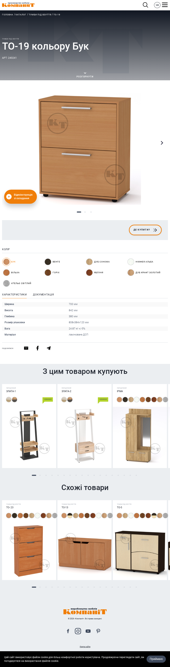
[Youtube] (88, 631)
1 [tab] (79, 212)
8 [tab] (75, 475)
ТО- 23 (9, 507)
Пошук (147, 5)
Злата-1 (11, 391)
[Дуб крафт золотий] (159, 399)
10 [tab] (88, 475)
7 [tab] (69, 475)
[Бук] (119, 399)
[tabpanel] (85, 149)
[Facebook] (68, 631)
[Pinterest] (98, 631)
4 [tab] (51, 475)
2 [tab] (85, 212)
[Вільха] (142, 399)
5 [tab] (57, 475)
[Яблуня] (154, 399)
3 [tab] (91, 212)
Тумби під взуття (40, 14)
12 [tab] (100, 475)
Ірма (120, 391)
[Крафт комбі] (14, 399)
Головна (7, 14)
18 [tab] (136, 475)
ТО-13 (65, 507)
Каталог (21, 14)
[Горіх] (148, 399)
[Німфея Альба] (136, 399)
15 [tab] (118, 475)
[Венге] (125, 399)
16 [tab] (124, 475)
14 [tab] (112, 475)
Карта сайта (85, 647)
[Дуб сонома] (131, 399)
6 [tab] (63, 475)
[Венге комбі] (69, 515)
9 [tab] (82, 475)
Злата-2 (66, 391)
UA (157, 5)
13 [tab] (106, 475)
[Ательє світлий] (165, 399)
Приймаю (156, 659)
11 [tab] (94, 475)
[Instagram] (78, 631)
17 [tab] (130, 475)
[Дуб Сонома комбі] (8, 399)
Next (162, 143)
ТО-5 (119, 507)
